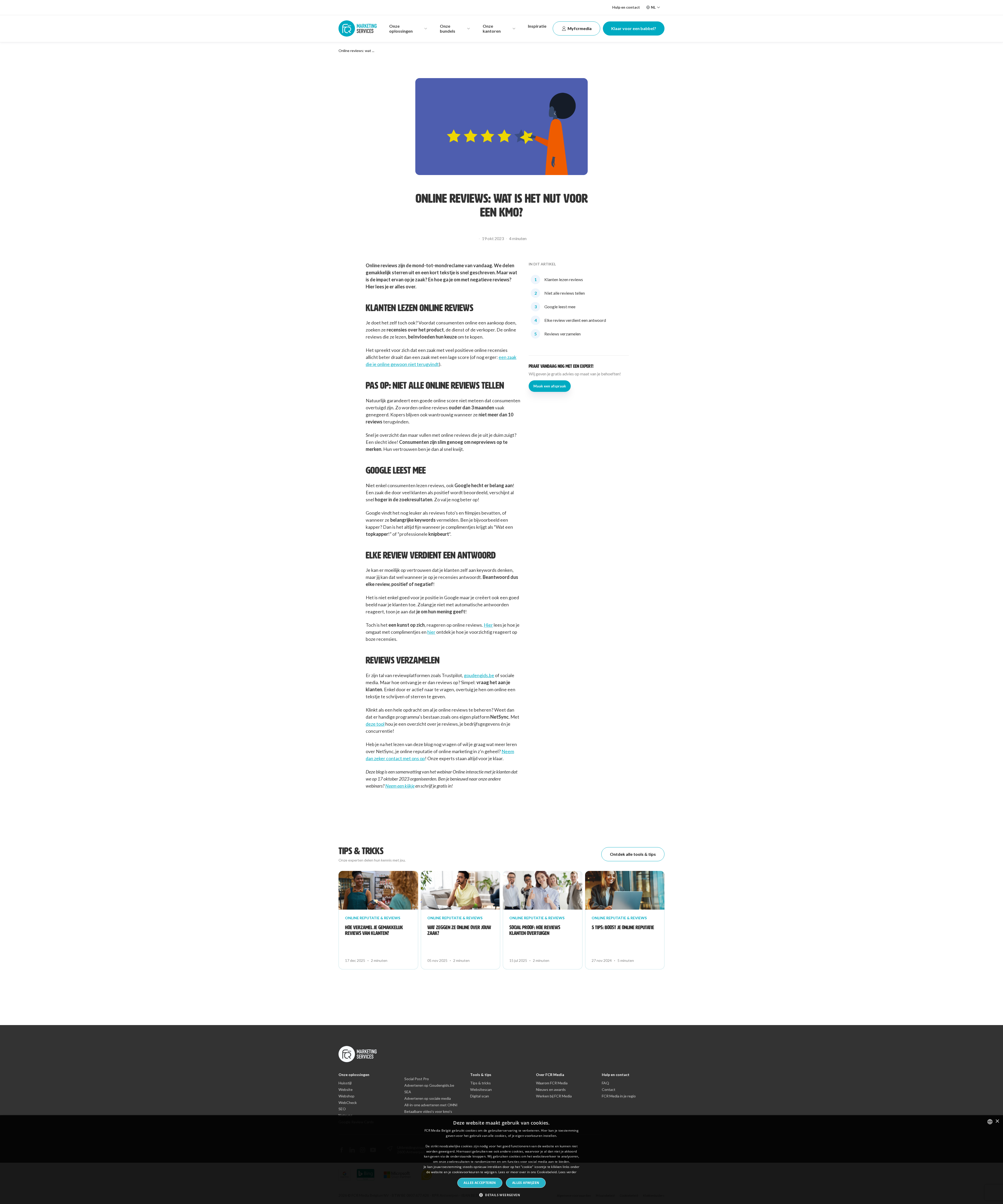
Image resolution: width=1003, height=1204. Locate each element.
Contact (608, 1089)
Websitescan (481, 1089)
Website (346, 1089)
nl (653, 7)
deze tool (375, 724)
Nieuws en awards (551, 1089)
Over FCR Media (550, 1074)
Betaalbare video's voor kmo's (428, 1111)
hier (431, 632)
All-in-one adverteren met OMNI (431, 1105)
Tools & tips (480, 1074)
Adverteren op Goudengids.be (429, 1085)
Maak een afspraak (549, 386)
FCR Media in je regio (619, 1096)
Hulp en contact (626, 7)
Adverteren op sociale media (427, 1098)
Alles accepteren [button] (480, 1182)
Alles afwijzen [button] (525, 1182)
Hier (488, 625)
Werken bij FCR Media (554, 1096)
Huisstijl (345, 1083)
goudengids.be (479, 675)
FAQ (605, 1083)
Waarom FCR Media (552, 1083)
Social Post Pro (416, 1079)
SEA (407, 1092)
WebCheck (348, 1103)
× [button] (997, 1121)
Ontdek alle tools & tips (633, 854)
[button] (501, 1195)
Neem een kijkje (400, 786)
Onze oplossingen (354, 1074)
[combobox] (990, 1121)
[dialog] (501, 1159)
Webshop (346, 1096)
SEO (342, 1109)
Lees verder (567, 1172)
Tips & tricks (480, 1083)
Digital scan (479, 1096)
